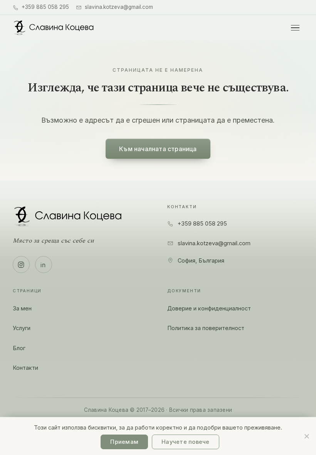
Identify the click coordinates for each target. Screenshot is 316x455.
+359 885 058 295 (45, 7)
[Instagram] (21, 264)
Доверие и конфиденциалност (209, 308)
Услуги (21, 328)
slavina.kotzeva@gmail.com (119, 7)
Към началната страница (158, 149)
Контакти (25, 367)
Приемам (124, 441)
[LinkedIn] (43, 264)
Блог (19, 348)
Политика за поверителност (205, 328)
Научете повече (185, 441)
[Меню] (295, 28)
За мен (22, 308)
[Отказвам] (306, 436)
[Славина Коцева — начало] (54, 28)
